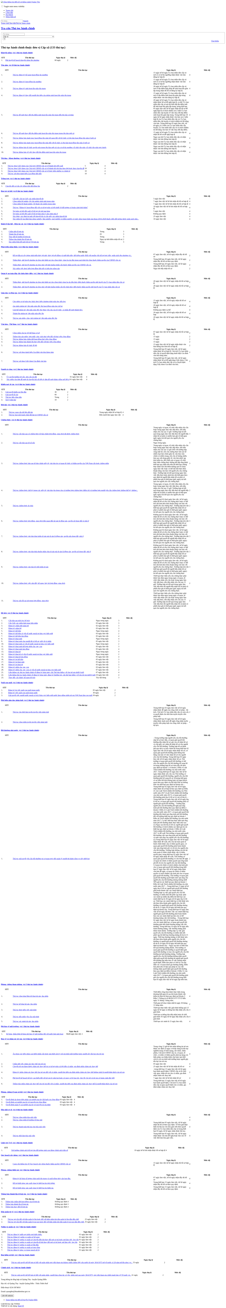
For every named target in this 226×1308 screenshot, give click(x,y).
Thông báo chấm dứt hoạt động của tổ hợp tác (22, 1202)
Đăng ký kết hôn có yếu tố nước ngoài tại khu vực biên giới (30, 634)
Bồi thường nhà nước (20, 730)
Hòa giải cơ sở (17, 1110)
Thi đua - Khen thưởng (20, 158)
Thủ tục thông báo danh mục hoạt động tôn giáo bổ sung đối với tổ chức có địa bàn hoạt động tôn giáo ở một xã (54, 138)
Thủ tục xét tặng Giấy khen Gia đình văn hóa (29, 361)
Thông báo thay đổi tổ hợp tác (16, 1207)
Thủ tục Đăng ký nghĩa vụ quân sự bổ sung (23, 1237)
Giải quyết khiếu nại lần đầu (15, 392)
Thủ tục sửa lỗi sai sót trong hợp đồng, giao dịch (31, 601)
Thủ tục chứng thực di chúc (23, 506)
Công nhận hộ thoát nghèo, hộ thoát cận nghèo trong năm (34, 204)
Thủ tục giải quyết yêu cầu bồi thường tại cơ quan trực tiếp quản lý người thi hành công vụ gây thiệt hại (51, 859)
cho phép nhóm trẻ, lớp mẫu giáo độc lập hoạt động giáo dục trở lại (38, 306)
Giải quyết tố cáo (11, 395)
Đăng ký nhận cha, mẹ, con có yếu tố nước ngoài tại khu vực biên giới (34, 670)
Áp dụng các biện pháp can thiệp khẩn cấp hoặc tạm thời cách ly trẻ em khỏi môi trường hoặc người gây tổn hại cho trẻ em (58, 1054)
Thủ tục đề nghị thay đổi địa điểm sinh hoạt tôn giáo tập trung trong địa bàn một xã (43, 133)
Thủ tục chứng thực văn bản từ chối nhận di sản (30, 567)
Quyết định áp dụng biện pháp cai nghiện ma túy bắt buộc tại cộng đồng (32, 1100)
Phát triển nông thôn (19, 247)
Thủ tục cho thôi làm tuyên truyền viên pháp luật (31, 712)
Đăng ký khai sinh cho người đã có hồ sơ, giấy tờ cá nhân (29, 641)
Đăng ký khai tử (14, 652)
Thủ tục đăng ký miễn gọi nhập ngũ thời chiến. (24, 1234)
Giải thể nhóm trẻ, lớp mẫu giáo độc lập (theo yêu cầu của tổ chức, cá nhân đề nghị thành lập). (48, 310)
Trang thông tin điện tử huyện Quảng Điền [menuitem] (21, 1300)
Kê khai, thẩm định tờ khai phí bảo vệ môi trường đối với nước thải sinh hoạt (34, 1034)
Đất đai (14, 405)
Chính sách (16, 1268)
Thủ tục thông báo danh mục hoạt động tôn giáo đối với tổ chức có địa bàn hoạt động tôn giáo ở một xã (51, 143)
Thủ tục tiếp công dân (13, 397)
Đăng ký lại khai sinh (16, 662)
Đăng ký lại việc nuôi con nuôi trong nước (24, 690)
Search (25, 21)
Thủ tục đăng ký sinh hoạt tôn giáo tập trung (29, 88)
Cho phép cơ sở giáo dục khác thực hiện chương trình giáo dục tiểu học (39, 301)
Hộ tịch (15, 613)
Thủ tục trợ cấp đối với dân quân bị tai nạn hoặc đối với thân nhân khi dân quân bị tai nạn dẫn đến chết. (46, 1222)
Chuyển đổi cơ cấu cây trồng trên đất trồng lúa (22, 186)
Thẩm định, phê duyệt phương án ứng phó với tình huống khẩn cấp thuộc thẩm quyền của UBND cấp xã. (52, 265)
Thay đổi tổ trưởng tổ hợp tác (19, 237)
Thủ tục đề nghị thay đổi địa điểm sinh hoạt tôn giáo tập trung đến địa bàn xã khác (43, 115)
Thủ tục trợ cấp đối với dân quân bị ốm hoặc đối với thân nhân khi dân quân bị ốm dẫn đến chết (43, 1219)
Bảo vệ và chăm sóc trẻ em (22, 1039)
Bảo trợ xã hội (17, 191)
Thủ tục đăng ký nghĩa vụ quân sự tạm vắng (23, 1247)
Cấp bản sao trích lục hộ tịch (19, 621)
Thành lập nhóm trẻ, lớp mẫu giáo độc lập (28, 313)
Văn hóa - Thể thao (19, 324)
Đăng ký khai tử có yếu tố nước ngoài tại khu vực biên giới (30, 654)
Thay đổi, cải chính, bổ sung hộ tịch (21, 678)
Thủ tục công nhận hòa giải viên (25, 1117)
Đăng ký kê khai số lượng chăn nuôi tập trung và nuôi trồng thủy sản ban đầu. (42, 1179)
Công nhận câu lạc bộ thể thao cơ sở (26, 333)
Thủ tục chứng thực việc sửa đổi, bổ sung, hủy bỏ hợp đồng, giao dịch (39, 583)
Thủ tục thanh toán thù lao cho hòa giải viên (29, 1127)
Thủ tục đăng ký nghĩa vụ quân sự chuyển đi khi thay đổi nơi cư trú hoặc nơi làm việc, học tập (42, 1242)
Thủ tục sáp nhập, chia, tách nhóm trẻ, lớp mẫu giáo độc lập (35, 318)
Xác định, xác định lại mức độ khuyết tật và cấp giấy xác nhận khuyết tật (40, 216)
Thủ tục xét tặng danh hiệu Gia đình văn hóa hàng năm (33, 352)
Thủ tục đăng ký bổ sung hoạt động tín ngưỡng (30, 75)
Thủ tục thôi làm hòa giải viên (24, 1136)
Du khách (9, 15)
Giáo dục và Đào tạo (19, 293)
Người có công (17, 369)
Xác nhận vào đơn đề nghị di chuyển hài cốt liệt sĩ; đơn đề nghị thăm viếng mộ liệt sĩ (38, 379)
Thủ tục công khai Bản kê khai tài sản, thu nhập (30, 996)
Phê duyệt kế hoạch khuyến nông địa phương (22, 60)
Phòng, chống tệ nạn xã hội (22, 1092)
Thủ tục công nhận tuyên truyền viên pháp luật (30, 722)
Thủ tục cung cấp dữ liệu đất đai (21, 412)
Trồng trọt (15, 179)
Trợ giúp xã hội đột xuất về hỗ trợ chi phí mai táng (31, 211)
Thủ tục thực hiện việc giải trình (24, 1010)
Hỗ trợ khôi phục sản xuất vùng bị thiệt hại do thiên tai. (33, 1188)
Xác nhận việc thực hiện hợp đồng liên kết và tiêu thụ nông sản (36, 269)
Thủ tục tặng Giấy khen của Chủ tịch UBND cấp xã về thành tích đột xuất (35, 166)
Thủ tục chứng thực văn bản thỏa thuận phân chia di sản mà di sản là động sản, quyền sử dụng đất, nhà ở (52, 552)
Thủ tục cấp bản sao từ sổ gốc (24, 443)
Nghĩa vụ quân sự (18, 1227)
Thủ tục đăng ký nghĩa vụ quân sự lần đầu (23, 1245)
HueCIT (21, 1306)
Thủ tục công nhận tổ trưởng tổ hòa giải (27, 1120)
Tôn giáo (15, 65)
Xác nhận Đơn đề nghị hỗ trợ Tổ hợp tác (24, 242)
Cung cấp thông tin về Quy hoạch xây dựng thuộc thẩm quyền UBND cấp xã (42, 1164)
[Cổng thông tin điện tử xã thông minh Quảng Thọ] (20, 2)
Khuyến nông (17, 53)
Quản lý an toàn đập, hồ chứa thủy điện (27, 273)
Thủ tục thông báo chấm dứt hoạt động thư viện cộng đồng (35, 339)
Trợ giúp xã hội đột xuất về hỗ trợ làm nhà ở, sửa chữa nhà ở (35, 214)
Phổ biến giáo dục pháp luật (22, 700)
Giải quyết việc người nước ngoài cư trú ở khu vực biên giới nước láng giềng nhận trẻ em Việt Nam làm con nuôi (50, 695)
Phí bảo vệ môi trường (20, 1026)
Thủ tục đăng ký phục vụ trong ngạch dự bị (23, 1250)
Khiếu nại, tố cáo (18, 384)
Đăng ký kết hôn (14, 631)
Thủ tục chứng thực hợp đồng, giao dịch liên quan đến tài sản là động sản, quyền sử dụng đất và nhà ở (51, 521)
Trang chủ (9, 10)
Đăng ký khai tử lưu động (18, 657)
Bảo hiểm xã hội (18, 1255)
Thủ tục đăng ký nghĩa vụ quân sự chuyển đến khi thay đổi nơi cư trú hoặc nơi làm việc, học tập (43, 1240)
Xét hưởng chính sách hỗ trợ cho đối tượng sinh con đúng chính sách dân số (39, 1150)
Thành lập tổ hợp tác (16, 234)
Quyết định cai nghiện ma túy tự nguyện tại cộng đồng (26, 1102)
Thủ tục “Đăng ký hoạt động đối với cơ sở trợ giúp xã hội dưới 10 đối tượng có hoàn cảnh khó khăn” (50, 208)
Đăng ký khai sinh (15, 639)
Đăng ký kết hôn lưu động (18, 636)
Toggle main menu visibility (14, 6)
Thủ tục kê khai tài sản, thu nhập (25, 1004)
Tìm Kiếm (215, 41)
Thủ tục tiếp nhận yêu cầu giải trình (26, 1017)
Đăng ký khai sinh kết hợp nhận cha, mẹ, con (25, 646)
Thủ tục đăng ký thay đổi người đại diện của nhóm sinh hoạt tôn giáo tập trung (42, 95)
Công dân (9, 13)
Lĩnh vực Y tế (17, 1143)
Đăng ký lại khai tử (15, 665)
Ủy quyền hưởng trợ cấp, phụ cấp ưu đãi (22, 377)
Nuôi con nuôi (17, 683)
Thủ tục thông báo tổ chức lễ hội (25, 345)
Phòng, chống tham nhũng (22, 984)
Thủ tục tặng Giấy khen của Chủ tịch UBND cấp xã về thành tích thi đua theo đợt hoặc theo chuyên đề (46, 168)
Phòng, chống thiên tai (20, 1170)
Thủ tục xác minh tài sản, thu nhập (25, 1021)
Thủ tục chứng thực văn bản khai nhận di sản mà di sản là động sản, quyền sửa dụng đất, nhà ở (48, 536)
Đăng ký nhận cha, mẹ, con (18, 667)
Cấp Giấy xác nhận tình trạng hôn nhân (23, 623)
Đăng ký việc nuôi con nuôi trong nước (23, 693)
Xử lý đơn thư (10, 400)
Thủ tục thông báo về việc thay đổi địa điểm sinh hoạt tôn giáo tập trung (39, 152)
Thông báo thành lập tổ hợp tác (20, 239)
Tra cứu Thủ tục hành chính (18, 28)
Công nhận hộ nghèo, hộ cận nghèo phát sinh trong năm (33, 201)
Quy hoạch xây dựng (20, 1155)
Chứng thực (16, 420)
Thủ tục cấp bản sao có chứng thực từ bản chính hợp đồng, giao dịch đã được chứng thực (46, 434)
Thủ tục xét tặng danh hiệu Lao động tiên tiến (25, 174)
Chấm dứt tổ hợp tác (16, 232)
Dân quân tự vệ (17, 1212)
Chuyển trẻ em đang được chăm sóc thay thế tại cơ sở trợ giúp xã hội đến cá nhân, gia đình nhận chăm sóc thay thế (55, 1066)
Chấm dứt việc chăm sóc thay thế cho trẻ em (29, 1064)
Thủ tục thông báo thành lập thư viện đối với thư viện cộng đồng (37, 342)
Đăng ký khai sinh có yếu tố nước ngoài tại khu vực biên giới (31, 644)
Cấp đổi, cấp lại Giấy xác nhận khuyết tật (28, 199)
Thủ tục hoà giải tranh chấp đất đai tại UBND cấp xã (28, 415)
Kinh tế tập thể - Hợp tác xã (22, 224)
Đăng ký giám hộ (14, 628)
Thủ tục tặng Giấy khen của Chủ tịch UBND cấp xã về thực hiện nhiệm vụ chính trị (39, 171)
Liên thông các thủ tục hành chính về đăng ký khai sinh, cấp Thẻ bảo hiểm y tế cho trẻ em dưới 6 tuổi (46, 672)
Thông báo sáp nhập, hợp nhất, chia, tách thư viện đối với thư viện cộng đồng (42, 337)
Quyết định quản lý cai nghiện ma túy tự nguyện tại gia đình (28, 1105)
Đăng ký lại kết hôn (15, 659)
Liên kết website (7, 1296)
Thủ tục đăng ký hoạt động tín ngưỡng (27, 82)
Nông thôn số (11, 17)
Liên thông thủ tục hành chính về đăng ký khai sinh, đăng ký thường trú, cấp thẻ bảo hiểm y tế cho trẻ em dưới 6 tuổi (51, 675)
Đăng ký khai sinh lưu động (18, 649)
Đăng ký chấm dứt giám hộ (18, 626)
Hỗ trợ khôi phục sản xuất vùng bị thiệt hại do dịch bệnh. (34, 1183)
